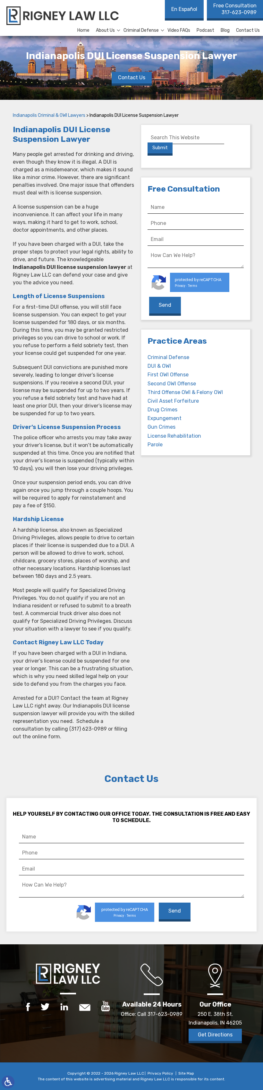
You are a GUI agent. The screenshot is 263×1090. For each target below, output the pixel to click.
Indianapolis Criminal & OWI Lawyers (49, 115)
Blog (225, 30)
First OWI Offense (168, 375)
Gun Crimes (161, 427)
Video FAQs (178, 30)
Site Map (186, 1073)
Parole (155, 445)
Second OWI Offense (172, 384)
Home (83, 30)
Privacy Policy (160, 1073)
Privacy (180, 286)
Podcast (205, 30)
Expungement (165, 418)
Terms (192, 286)
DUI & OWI (159, 366)
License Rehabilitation (174, 436)
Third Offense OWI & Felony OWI (185, 392)
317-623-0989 (235, 9)
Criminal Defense (141, 30)
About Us (105, 30)
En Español (184, 9)
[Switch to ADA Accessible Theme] (8, 1082)
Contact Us (248, 30)
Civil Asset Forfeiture (173, 401)
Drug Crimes (162, 410)
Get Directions (215, 1035)
